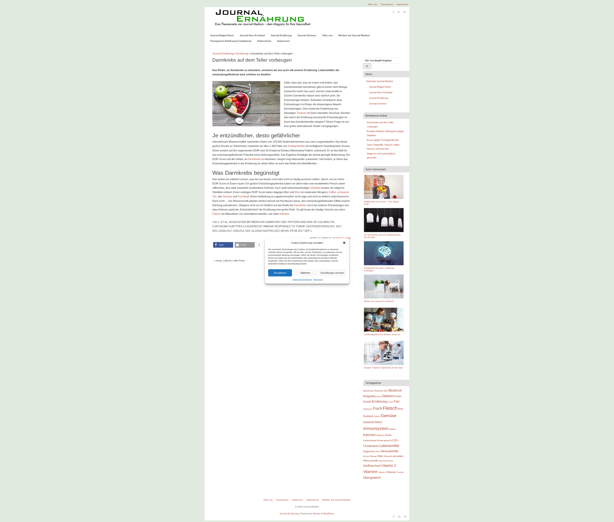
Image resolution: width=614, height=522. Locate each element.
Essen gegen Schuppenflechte (383, 140)
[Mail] (404, 12)
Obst (380, 456)
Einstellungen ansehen (332, 272)
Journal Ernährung (281, 35)
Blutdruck (395, 390)
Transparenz (386, 4)
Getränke (315, 188)
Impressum (318, 279)
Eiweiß (367, 401)
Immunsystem (375, 428)
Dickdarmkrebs (296, 146)
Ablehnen (305, 272)
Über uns (372, 4)
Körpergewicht (384, 440)
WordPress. (329, 513)
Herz (378, 422)
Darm (379, 396)
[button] (344, 242)
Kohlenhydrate (369, 440)
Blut (386, 391)
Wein (297, 192)
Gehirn (377, 416)
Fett (396, 401)
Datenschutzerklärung (302, 279)
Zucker (400, 472)
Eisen (398, 396)
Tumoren (302, 113)
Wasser (391, 472)
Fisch (377, 408)
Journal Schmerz (306, 35)
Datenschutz (264, 41)
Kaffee (332, 192)
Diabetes (388, 396)
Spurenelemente (386, 461)
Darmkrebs (254, 159)
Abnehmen (368, 390)
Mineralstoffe (389, 451)
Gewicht (368, 422)
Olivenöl (388, 456)
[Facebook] (393, 12)
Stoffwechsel (372, 465)
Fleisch (216, 214)
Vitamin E (382, 472)
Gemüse (227, 196)
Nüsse (373, 456)
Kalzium (380, 435)
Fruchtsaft (243, 196)
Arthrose (284, 214)
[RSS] (399, 12)
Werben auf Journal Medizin (354, 35)
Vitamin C (389, 466)
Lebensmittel (389, 446)
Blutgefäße (369, 396)
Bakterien (379, 391)
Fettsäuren (367, 409)
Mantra (316, 513)
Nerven (366, 456)
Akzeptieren (280, 272)
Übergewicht (372, 477)
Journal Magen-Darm (222, 35)
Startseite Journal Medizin (379, 81)
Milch (378, 452)
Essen (390, 402)
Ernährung (242, 53)
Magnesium (369, 451)
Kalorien (369, 435)
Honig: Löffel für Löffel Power (229, 260)
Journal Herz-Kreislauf (252, 35)
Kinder (388, 435)
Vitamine (370, 472)
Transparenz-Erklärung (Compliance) (230, 41)
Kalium (392, 429)
